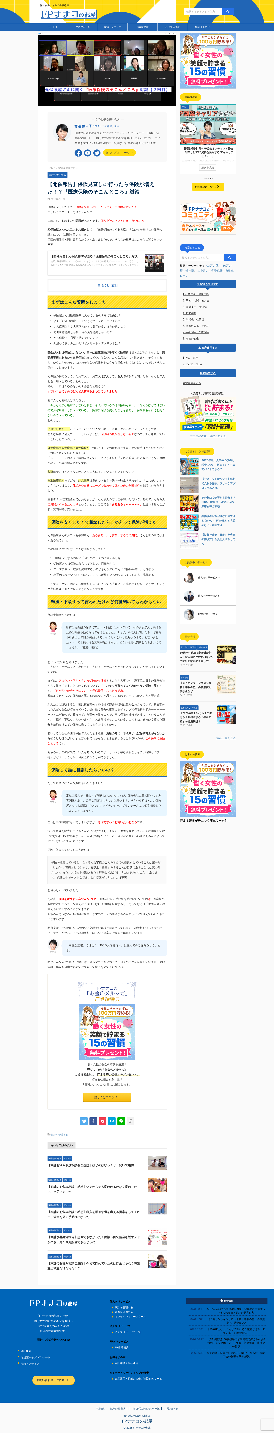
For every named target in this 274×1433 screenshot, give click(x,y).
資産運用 (133, 1363)
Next (232, 138)
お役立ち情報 (172, 27)
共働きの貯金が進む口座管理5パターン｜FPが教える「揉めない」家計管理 (218, 520)
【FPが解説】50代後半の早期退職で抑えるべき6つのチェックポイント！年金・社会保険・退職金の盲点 (236, 1343)
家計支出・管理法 (196, 306)
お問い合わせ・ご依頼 (50, 1380)
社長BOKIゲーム (152, 1378)
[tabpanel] (208, 139)
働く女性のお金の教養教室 (137, 1415)
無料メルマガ (202, 27)
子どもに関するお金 (197, 300)
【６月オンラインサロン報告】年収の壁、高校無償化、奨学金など (197, 687)
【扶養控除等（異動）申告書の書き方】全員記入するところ (218, 539)
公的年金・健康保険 (197, 294)
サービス (53, 27)
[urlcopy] (130, 1121)
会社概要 (26, 1351)
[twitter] (84, 1121)
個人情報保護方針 (119, 1408)
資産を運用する (124, 1311)
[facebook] (93, 1121)
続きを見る (207, 167)
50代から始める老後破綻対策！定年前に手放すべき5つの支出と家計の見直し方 (196, 657)
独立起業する (208, 373)
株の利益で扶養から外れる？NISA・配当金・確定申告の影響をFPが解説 (218, 502)
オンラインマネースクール (130, 1316)
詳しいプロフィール (118, 152)
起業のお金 (134, 1378)
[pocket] (102, 1121)
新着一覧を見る (226, 738)
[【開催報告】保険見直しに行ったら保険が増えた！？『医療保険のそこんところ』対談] (112, 1121)
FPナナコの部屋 (137, 1421)
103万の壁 (211, 265)
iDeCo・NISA (194, 364)
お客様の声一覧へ (205, 186)
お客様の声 (142, 27)
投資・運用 (191, 357)
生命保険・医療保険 (197, 332)
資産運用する (209, 347)
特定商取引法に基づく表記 (146, 1408)
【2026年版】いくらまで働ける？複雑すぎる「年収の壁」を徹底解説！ (196, 717)
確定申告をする (192, 383)
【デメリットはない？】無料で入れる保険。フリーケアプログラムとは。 (218, 483)
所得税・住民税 (195, 319)
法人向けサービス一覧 (128, 1332)
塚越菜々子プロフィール (35, 1357)
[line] (121, 1121)
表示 (114, 285)
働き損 (189, 270)
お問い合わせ (171, 1408)
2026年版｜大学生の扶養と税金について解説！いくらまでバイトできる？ (218, 465)
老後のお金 (192, 338)
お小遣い (203, 270)
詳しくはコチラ (104, 1097)
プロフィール (83, 27)
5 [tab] (212, 178)
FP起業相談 (121, 1347)
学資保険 (217, 270)
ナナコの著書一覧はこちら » (208, 436)
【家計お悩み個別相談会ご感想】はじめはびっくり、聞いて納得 (91, 1165)
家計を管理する (59, 1134)
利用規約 (100, 1408)
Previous (183, 138)
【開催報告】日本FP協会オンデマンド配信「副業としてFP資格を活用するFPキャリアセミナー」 (207, 152)
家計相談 (120, 1363)
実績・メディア (112, 27)
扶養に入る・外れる (197, 325)
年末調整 (191, 313)
